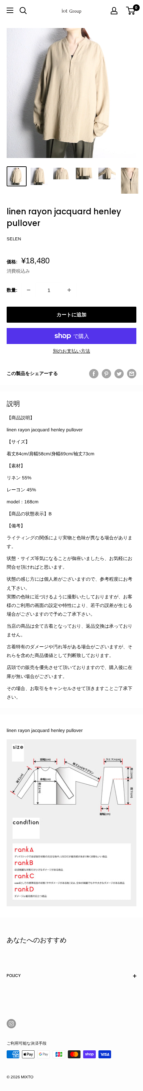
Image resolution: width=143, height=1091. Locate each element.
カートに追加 (71, 314)
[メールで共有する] (131, 373)
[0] (131, 11)
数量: (12, 290)
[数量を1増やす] (69, 290)
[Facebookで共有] (93, 373)
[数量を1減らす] (29, 290)
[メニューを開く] (10, 10)
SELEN (14, 238)
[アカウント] (114, 10)
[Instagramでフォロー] (11, 1023)
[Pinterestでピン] (106, 373)
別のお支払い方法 (71, 351)
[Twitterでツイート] (119, 373)
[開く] (23, 10)
